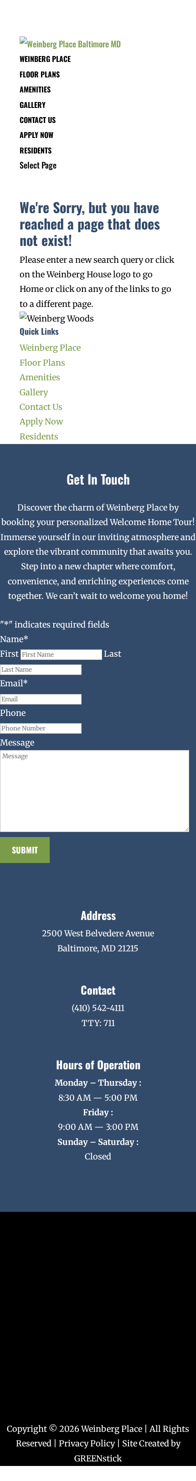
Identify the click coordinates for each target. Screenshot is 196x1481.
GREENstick (98, 1458)
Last (112, 654)
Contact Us (38, 119)
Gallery (33, 104)
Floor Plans (40, 74)
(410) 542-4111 (98, 1008)
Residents (36, 150)
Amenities (35, 89)
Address (98, 915)
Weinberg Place (45, 58)
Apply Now (36, 134)
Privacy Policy (87, 1443)
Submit (25, 850)
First (9, 654)
